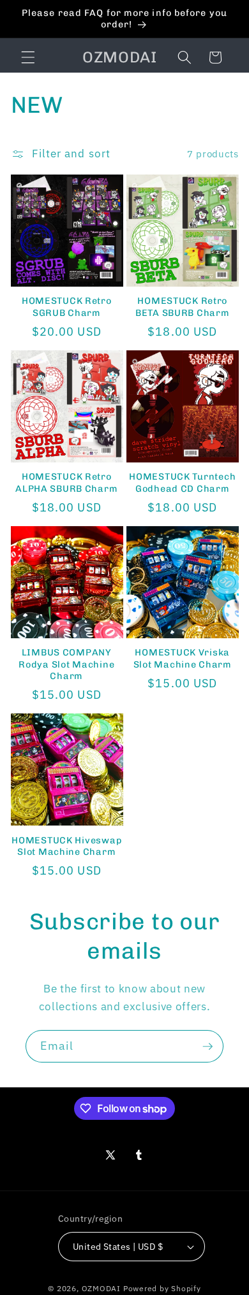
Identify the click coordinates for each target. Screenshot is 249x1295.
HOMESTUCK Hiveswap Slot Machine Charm (66, 845)
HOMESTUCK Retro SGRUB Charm (67, 306)
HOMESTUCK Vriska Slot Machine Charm (182, 658)
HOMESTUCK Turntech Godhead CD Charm (182, 482)
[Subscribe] (207, 1046)
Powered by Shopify (162, 1288)
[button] (28, 57)
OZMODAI (101, 1288)
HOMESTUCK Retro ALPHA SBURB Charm (66, 482)
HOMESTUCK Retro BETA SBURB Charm (182, 306)
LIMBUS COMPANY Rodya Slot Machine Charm (66, 664)
